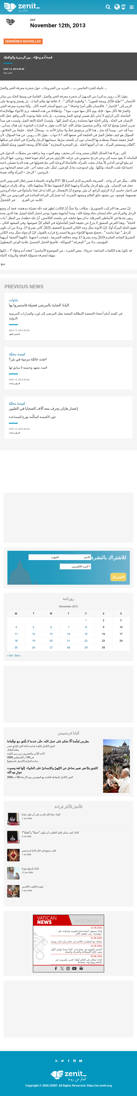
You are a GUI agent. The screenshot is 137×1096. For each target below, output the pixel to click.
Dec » (18, 655)
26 (33, 647)
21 (68, 640)
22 (86, 640)
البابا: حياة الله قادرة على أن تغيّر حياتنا (41, 814)
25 (16, 647)
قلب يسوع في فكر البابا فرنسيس (39, 850)
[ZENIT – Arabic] (38, 7)
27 (51, 647)
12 (33, 634)
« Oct (10, 655)
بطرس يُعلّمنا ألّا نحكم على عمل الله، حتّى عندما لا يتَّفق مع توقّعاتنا (48, 741)
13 (51, 634)
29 (86, 647)
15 (86, 634)
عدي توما (8, 72)
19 (33, 640)
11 (16, 634)
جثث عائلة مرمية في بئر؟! (28, 359)
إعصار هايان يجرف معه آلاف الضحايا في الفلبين (43, 408)
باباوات (13, 300)
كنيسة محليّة (17, 354)
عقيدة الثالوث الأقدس (33, 886)
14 (68, 634)
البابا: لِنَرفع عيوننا (30, 868)
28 (68, 647)
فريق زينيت (14, 383)
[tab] (50, 920)
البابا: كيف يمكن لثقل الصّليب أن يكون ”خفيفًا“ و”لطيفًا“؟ (50, 832)
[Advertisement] (68, 469)
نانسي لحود (14, 334)
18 (16, 640)
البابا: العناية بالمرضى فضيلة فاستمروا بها (39, 305)
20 (51, 640)
